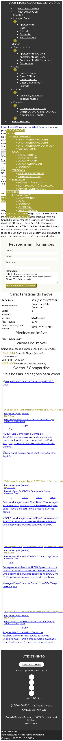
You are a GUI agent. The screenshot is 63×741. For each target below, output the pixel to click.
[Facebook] (31, 677)
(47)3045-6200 (20, 705)
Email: (9, 256)
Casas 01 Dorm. (28, 73)
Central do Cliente (31, 664)
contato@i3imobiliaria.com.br (31, 670)
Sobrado (24, 31)
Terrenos (18, 89)
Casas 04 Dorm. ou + (31, 82)
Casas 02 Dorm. (28, 76)
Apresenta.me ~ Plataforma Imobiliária (22, 734)
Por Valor (18, 102)
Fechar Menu (15, 40)
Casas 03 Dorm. (28, 79)
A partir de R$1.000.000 (33, 115)
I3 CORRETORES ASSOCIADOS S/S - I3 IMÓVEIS (34, 2)
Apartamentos (21, 47)
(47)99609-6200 (42, 705)
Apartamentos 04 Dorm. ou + (35, 60)
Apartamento (27, 24)
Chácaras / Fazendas (31, 95)
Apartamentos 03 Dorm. (33, 56)
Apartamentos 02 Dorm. (33, 53)
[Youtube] (31, 682)
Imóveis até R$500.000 (33, 108)
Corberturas (26, 63)
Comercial (25, 34)
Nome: (9, 250)
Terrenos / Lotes (29, 98)
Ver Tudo (15, 21)
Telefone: (11, 262)
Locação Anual (21, 18)
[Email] (31, 687)
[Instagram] (31, 693)
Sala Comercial (28, 37)
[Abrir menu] (1, 127)
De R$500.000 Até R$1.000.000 (38, 111)
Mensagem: (12, 270)
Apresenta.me (9, 731)
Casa (22, 27)
